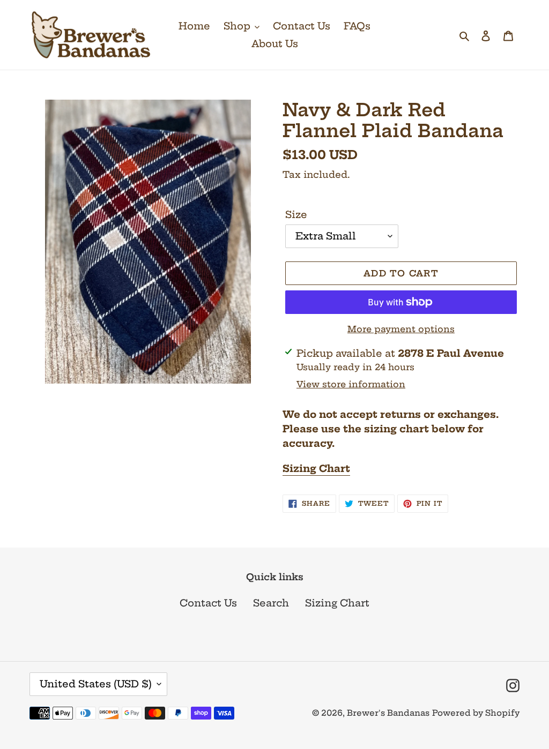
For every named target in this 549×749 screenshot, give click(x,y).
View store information (350, 384)
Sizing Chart (337, 603)
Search (271, 603)
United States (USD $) (96, 684)
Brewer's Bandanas (388, 713)
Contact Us (208, 603)
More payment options (401, 329)
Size (296, 214)
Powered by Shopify (476, 713)
